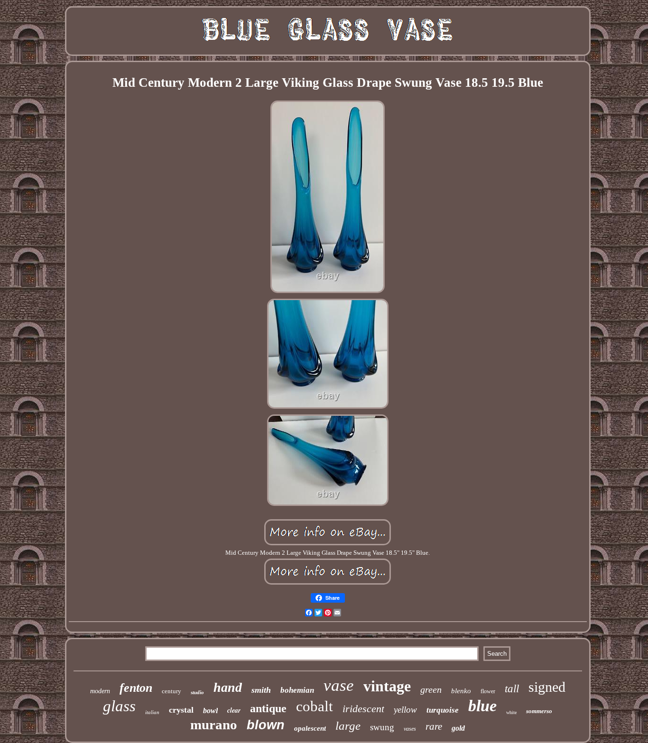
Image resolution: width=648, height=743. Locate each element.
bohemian (297, 690)
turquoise (442, 710)
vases (410, 728)
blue (482, 706)
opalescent (310, 728)
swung (382, 727)
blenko (461, 691)
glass (119, 706)
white (511, 712)
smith (261, 690)
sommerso (539, 711)
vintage (387, 686)
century (171, 691)
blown (266, 725)
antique (268, 708)
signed (546, 687)
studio (197, 692)
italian (152, 712)
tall (512, 689)
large (348, 725)
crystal (181, 710)
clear (234, 710)
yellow (405, 710)
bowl (210, 710)
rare (434, 726)
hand (227, 687)
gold (458, 728)
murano (213, 724)
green (431, 689)
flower (488, 691)
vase (339, 685)
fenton (136, 688)
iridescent (363, 709)
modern (100, 691)
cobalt (314, 706)
